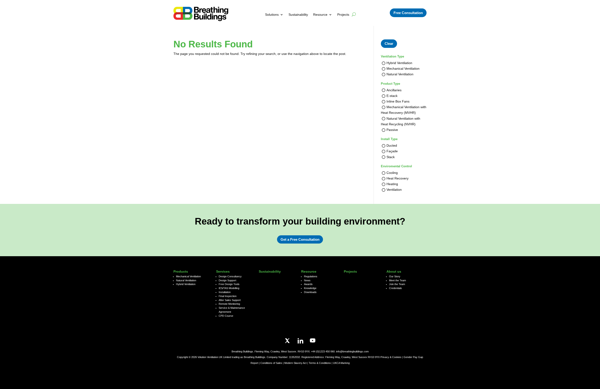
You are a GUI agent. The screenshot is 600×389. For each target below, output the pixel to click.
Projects (343, 14)
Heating (392, 184)
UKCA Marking (341, 363)
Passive (392, 130)
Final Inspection (227, 296)
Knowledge (310, 288)
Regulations (310, 276)
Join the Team (397, 284)
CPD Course (226, 315)
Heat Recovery (397, 178)
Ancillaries (393, 90)
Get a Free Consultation (300, 239)
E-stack (392, 96)
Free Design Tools (229, 284)
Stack (390, 157)
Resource (320, 14)
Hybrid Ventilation (399, 63)
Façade (392, 151)
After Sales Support (230, 300)
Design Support (227, 280)
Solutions (272, 14)
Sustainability (298, 14)
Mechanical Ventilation (403, 69)
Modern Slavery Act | (296, 363)
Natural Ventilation (399, 74)
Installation (225, 292)
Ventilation (394, 190)
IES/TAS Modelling (229, 288)
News (307, 280)
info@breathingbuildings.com (352, 351)
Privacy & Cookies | (392, 357)
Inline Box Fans (397, 101)
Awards (308, 284)
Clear (389, 44)
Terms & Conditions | (320, 363)
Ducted (391, 146)
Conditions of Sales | (272, 363)
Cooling (392, 173)
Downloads (310, 292)
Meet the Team (397, 280)
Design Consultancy (230, 276)
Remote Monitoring (229, 303)
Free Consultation (408, 13)
